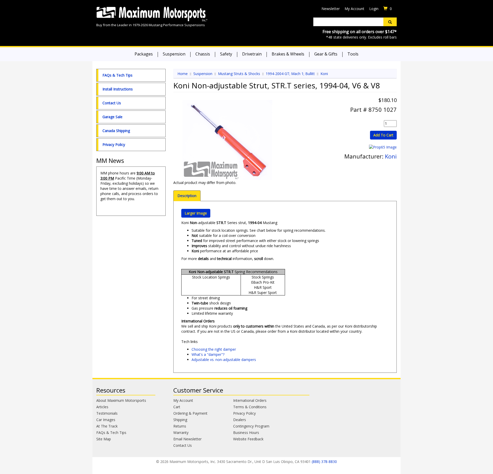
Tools (352, 54)
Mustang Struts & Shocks (239, 73)
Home (182, 73)
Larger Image (196, 213)
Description (186, 195)
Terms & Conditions (250, 406)
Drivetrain (252, 54)
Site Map (103, 438)
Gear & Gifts (325, 54)
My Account (354, 8)
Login (373, 8)
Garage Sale (112, 116)
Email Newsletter (187, 438)
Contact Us (111, 102)
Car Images (105, 419)
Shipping (180, 419)
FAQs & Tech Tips (117, 75)
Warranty (180, 432)
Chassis (202, 54)
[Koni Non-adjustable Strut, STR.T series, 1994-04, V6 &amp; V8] (227, 140)
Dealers (239, 419)
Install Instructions (117, 89)
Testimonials (107, 413)
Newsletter (330, 8)
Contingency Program (251, 426)
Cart (176, 406)
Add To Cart (383, 135)
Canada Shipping (116, 130)
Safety (226, 54)
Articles (102, 406)
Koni (324, 73)
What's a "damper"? (208, 354)
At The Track (107, 426)
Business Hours (246, 432)
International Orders (250, 400)
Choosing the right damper (214, 349)
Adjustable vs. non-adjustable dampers (224, 359)
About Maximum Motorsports (121, 400)
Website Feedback (248, 438)
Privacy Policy (113, 144)
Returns (179, 426)
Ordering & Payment (190, 413)
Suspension (174, 54)
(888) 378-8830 (324, 461)
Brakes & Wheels (288, 54)
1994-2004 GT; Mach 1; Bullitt (290, 73)
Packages (144, 54)
